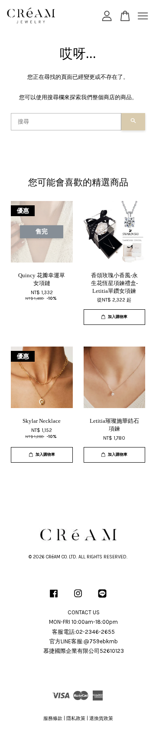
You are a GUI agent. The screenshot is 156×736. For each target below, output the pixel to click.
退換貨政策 (101, 718)
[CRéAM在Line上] (102, 598)
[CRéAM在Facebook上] (54, 598)
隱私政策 (75, 718)
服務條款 (52, 718)
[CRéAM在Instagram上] (78, 598)
